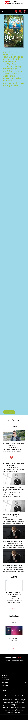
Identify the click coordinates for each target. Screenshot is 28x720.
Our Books (4, 672)
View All (14, 609)
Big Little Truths (14, 638)
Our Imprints (5, 677)
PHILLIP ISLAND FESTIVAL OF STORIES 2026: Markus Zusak (14, 594)
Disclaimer (23, 717)
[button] (2, 11)
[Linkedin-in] (22, 695)
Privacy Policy (16, 717)
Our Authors (5, 674)
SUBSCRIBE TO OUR (14, 657)
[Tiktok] (15, 695)
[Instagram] (12, 695)
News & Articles (5, 679)
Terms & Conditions (7, 717)
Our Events (4, 675)
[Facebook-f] (5, 695)
